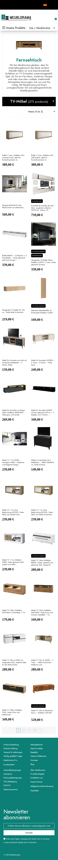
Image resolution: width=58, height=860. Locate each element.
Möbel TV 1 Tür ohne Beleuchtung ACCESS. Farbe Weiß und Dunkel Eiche (13, 512)
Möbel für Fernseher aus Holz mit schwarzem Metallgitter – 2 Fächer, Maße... (14, 362)
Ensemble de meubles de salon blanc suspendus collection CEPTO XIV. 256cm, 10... (42, 208)
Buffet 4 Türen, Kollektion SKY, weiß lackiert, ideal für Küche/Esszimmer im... (42, 157)
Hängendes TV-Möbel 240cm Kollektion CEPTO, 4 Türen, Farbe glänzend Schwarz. (43, 262)
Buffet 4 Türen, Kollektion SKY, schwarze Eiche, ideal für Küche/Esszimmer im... (13, 157)
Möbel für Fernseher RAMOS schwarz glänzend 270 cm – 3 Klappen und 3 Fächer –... (42, 412)
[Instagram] (12, 4)
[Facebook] (5, 4)
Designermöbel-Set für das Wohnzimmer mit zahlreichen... (13, 206)
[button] (41, 17)
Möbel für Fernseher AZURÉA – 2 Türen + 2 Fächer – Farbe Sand (43, 362)
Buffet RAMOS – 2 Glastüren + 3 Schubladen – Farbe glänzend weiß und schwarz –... (14, 257)
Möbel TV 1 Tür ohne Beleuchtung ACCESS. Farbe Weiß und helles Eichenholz (42, 512)
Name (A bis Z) (42, 111)
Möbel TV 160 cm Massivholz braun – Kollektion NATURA (42, 711)
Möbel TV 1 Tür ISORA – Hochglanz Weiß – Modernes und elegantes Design (13, 462)
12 (35, 730)
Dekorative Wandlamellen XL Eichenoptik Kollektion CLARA (42, 311)
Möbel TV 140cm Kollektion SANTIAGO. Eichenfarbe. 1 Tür (13, 611)
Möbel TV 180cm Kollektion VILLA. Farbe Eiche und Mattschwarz (12, 712)
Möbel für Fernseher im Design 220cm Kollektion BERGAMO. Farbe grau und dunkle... (13, 412)
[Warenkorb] (54, 17)
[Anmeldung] (45, 18)
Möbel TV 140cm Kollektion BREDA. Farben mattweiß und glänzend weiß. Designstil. (42, 562)
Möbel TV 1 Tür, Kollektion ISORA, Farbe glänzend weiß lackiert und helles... (13, 562)
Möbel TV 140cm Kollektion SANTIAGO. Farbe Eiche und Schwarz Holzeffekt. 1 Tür (42, 612)
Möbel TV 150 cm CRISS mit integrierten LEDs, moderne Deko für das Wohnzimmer (14, 662)
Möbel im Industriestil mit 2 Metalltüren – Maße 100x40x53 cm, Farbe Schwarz (42, 462)
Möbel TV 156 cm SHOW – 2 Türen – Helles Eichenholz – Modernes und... (42, 662)
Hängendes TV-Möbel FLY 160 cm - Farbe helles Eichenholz (13, 311)
